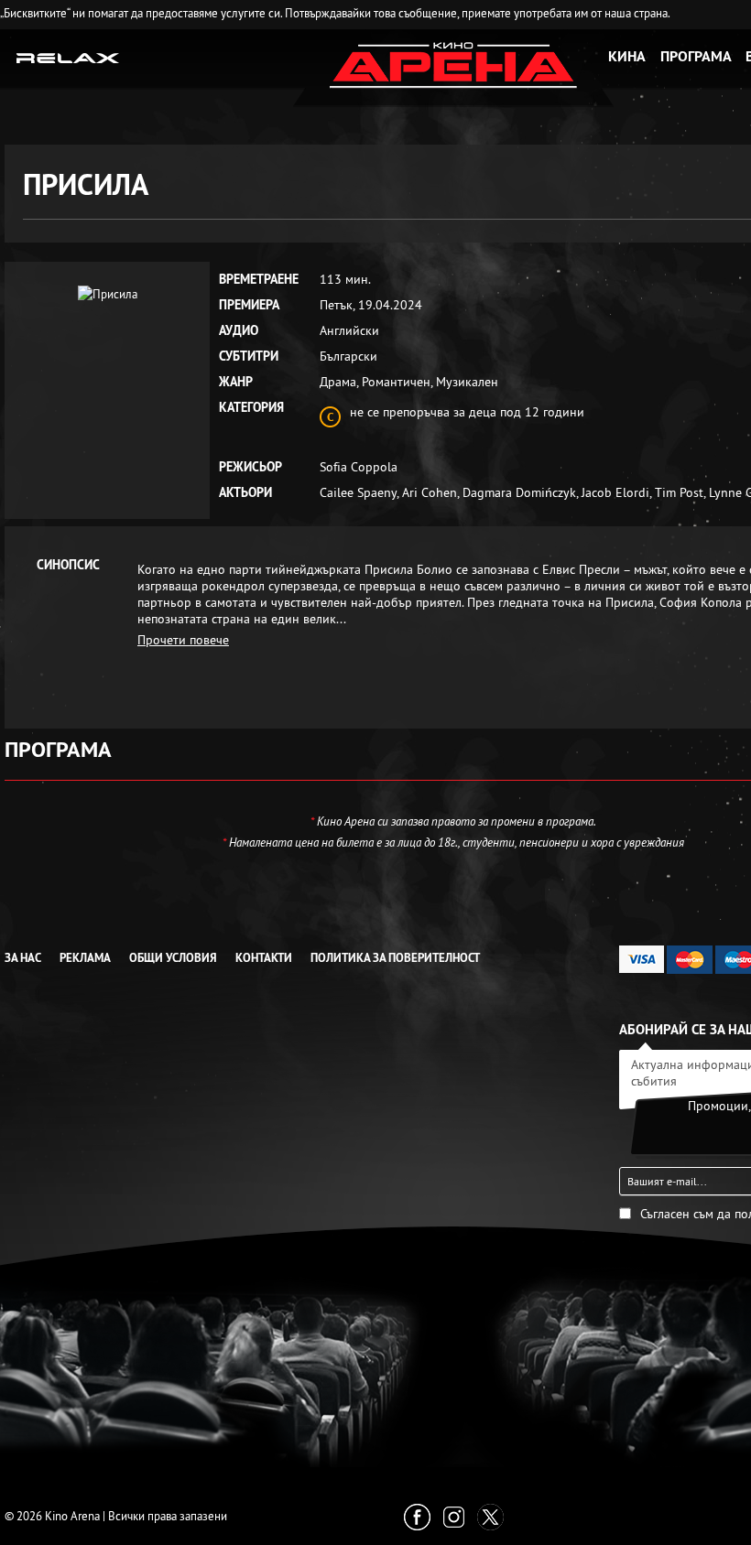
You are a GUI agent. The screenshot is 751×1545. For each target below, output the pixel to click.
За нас (23, 958)
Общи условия (173, 958)
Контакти (263, 958)
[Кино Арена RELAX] (68, 57)
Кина (627, 56)
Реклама (85, 958)
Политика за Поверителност (395, 958)
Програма (696, 56)
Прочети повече (183, 640)
